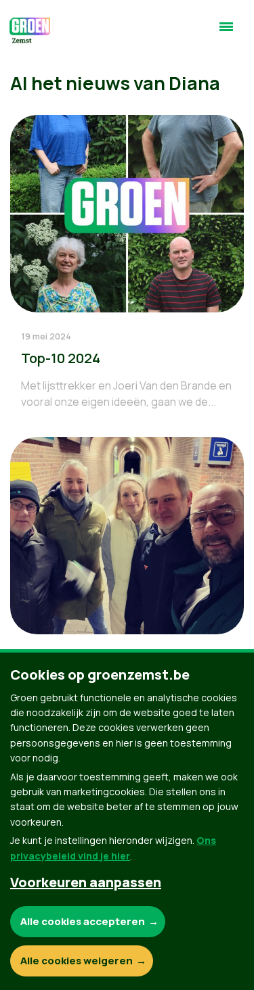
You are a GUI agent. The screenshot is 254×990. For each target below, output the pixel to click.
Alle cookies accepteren (82, 921)
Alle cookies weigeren (76, 960)
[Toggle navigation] (226, 32)
